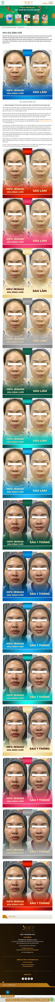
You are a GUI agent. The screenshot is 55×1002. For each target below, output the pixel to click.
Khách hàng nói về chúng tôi (10, 27)
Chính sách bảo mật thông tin (27, 964)
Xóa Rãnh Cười (21, 27)
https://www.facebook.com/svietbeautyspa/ (29, 949)
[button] (1, 16)
